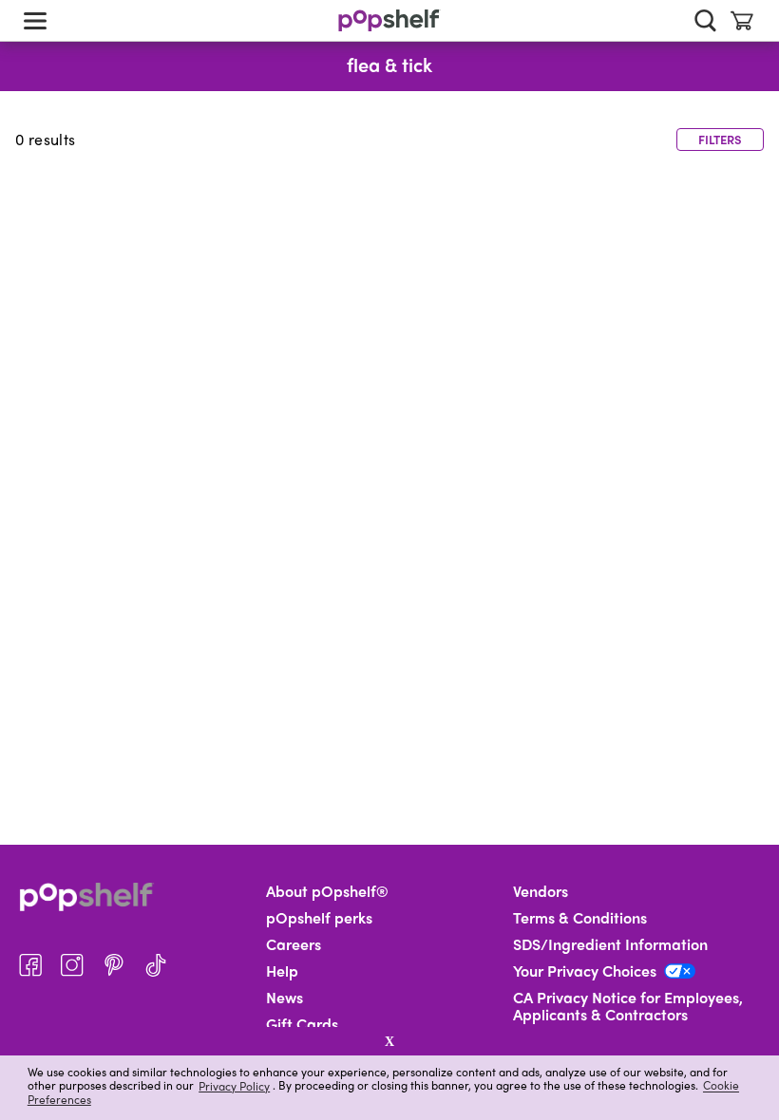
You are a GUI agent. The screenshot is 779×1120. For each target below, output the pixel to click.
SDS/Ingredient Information (610, 944)
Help (282, 971)
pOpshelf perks (319, 917)
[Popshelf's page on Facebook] (30, 965)
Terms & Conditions (580, 917)
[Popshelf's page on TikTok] (155, 965)
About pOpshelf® (327, 891)
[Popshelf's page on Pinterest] (114, 965)
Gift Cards (302, 1024)
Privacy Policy (234, 1085)
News (284, 997)
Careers (293, 944)
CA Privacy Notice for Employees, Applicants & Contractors (628, 1006)
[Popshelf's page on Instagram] (72, 965)
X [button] (389, 1041)
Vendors (540, 891)
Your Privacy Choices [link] (584, 971)
